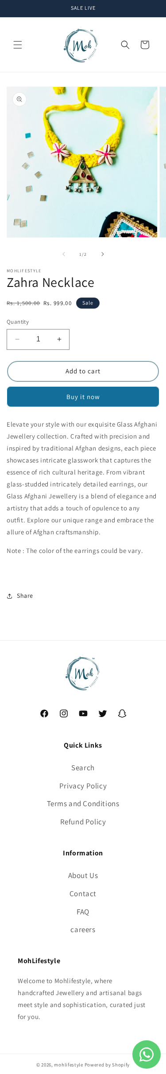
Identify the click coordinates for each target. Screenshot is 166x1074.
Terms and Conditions (83, 803)
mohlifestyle (68, 1065)
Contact (83, 893)
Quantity (18, 321)
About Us (83, 875)
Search (83, 767)
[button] (17, 45)
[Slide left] (63, 254)
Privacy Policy (83, 786)
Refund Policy (83, 822)
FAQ (83, 912)
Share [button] (25, 596)
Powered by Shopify (107, 1065)
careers (82, 929)
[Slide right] (102, 254)
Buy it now (83, 396)
